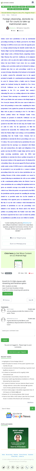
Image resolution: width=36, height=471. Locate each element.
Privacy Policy (14, 456)
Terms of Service (23, 454)
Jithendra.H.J (12, 28)
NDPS (10, 9)
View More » (30, 402)
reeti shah (10, 309)
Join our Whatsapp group (18, 243)
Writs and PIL (30, 6)
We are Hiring (9, 454)
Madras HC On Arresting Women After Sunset (16, 394)
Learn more (7, 293)
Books (22, 6)
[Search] (32, 408)
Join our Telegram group (18, 238)
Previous (7, 300)
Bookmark (21, 30)
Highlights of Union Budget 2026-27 (13, 361)
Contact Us (21, 456)
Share (13, 30)
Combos (15, 6)
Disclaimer (30, 454)
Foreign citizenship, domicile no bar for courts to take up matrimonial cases (18, 21)
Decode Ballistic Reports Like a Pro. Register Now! (18, 13)
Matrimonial (18, 9)
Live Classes (7, 6)
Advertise (16, 454)
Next (30, 300)
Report (32, 273)
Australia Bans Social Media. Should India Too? (16, 377)
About (3, 454)
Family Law (8, 273)
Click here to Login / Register (17, 352)
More (25, 9)
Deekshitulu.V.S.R (12, 318)
